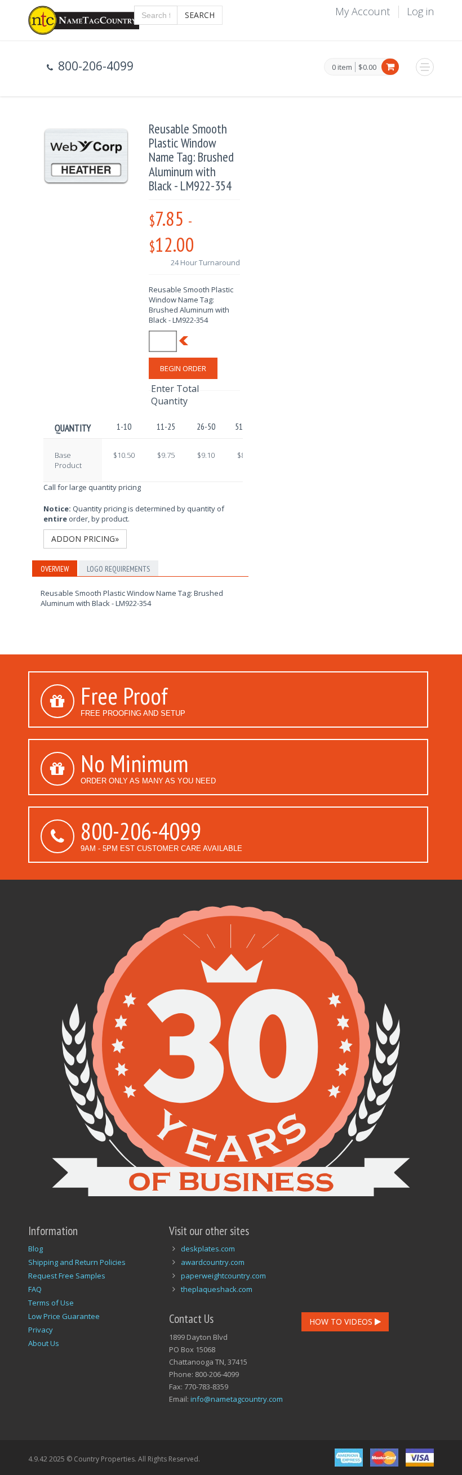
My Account (362, 11)
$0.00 (367, 67)
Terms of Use (51, 1303)
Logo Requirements (118, 569)
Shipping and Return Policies (77, 1262)
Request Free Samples (66, 1276)
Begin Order (183, 368)
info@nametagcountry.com (236, 1399)
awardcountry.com (213, 1262)
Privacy (40, 1330)
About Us (43, 1343)
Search (200, 15)
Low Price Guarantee (64, 1316)
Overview (55, 569)
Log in (420, 11)
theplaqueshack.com (216, 1289)
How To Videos (342, 1321)
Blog (35, 1249)
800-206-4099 (141, 830)
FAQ (35, 1289)
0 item (342, 67)
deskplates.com (208, 1249)
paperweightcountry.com (223, 1276)
